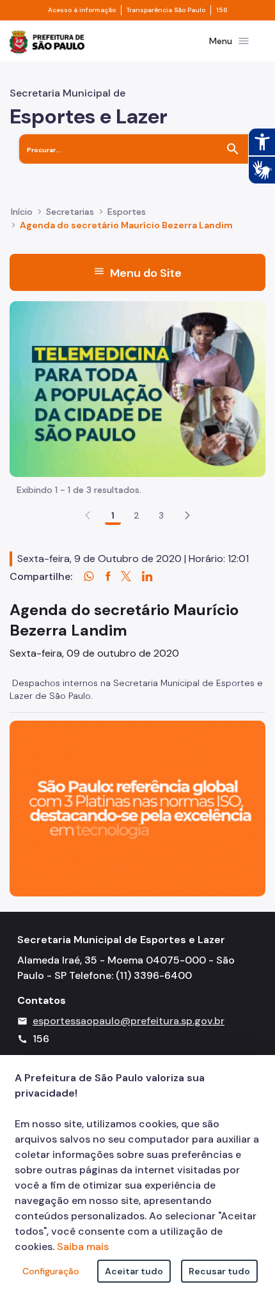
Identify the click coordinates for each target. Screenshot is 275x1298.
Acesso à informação (82, 10)
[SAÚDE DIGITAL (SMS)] (137, 388)
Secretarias (70, 211)
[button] (187, 515)
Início (22, 211)
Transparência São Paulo (166, 10)
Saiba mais (83, 1246)
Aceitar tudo (134, 1271)
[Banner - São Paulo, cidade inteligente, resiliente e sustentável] (137, 807)
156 (222, 10)
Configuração (50, 1271)
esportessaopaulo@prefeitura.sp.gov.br (128, 1021)
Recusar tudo (219, 1271)
